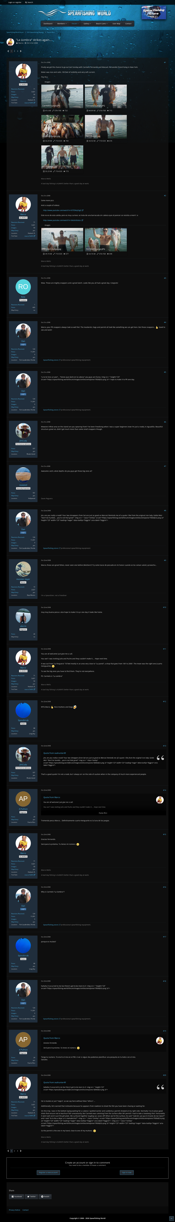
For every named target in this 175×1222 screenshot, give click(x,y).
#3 (165, 278)
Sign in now (126, 1172)
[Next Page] (20, 51)
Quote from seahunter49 (54, 753)
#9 (165, 560)
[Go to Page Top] (171, 1218)
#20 (164, 1075)
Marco (20, 43)
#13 (164, 746)
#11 (164, 649)
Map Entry (14, 97)
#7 (165, 466)
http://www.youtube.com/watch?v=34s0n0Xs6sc (62, 220)
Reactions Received (17, 89)
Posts (13, 92)
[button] (16, 1196)
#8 (165, 510)
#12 (164, 701)
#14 (164, 790)
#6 (165, 422)
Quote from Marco (51, 797)
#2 (165, 195)
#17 (164, 937)
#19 (164, 1031)
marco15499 (29, 103)
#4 (165, 322)
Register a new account (48, 1172)
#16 (164, 887)
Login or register (14, 2)
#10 (164, 607)
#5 (165, 372)
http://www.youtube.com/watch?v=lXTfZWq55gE (62, 210)
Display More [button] (103, 813)
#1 (165, 62)
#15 (164, 834)
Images (13, 94)
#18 (164, 981)
